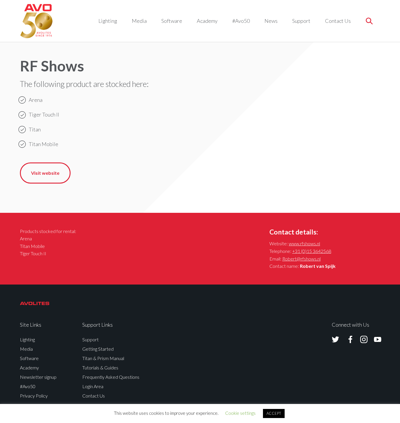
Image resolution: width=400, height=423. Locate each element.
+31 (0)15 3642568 (311, 251)
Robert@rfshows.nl (301, 258)
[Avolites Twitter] (335, 339)
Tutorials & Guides (100, 367)
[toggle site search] (369, 21)
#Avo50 (241, 21)
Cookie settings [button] (240, 413)
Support (301, 21)
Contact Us (338, 21)
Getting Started (98, 349)
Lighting (107, 21)
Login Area (92, 386)
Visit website (45, 173)
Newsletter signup (38, 377)
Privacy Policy (34, 395)
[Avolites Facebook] (347, 339)
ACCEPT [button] (273, 413)
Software (171, 21)
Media (139, 21)
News (271, 21)
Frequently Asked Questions (110, 377)
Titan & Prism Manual (103, 358)
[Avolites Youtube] (374, 339)
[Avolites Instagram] (360, 339)
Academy (207, 21)
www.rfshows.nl (304, 243)
